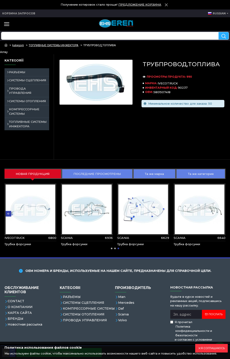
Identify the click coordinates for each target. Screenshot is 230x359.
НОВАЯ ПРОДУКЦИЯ (32, 174)
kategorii (18, 45)
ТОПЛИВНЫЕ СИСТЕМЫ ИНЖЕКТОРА (53, 45)
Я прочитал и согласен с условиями (193, 330)
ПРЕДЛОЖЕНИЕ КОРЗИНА (139, 4)
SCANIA (67, 238)
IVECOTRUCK (168, 83)
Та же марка (154, 174)
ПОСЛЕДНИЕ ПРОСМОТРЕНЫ (97, 174)
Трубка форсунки (17, 244)
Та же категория (201, 174)
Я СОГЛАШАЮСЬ (213, 348)
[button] (8, 213)
